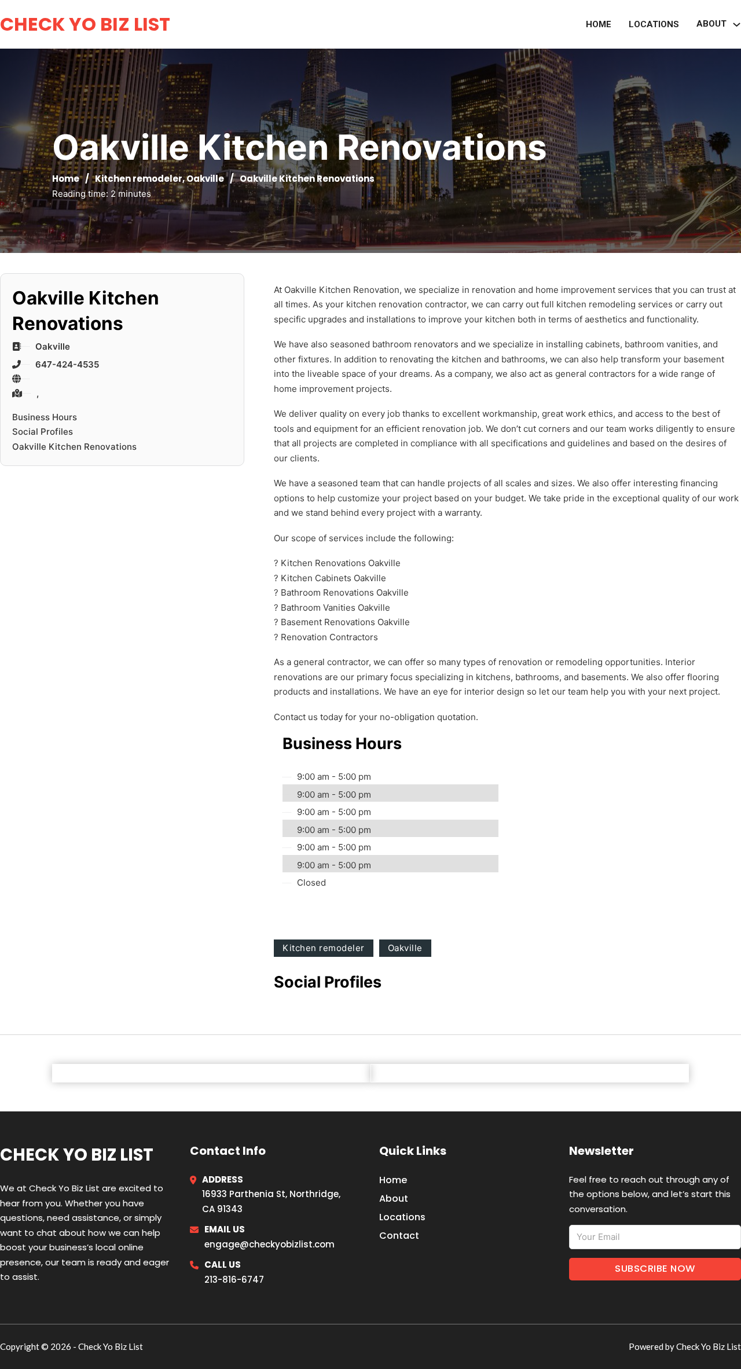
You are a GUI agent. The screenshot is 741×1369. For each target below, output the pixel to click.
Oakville (205, 178)
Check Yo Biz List (85, 24)
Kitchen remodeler (138, 178)
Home (598, 24)
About (711, 24)
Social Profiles (42, 431)
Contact (399, 1235)
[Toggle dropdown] (736, 24)
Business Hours (44, 417)
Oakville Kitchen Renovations (74, 446)
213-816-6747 (234, 1279)
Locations (654, 24)
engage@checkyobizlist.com (269, 1244)
